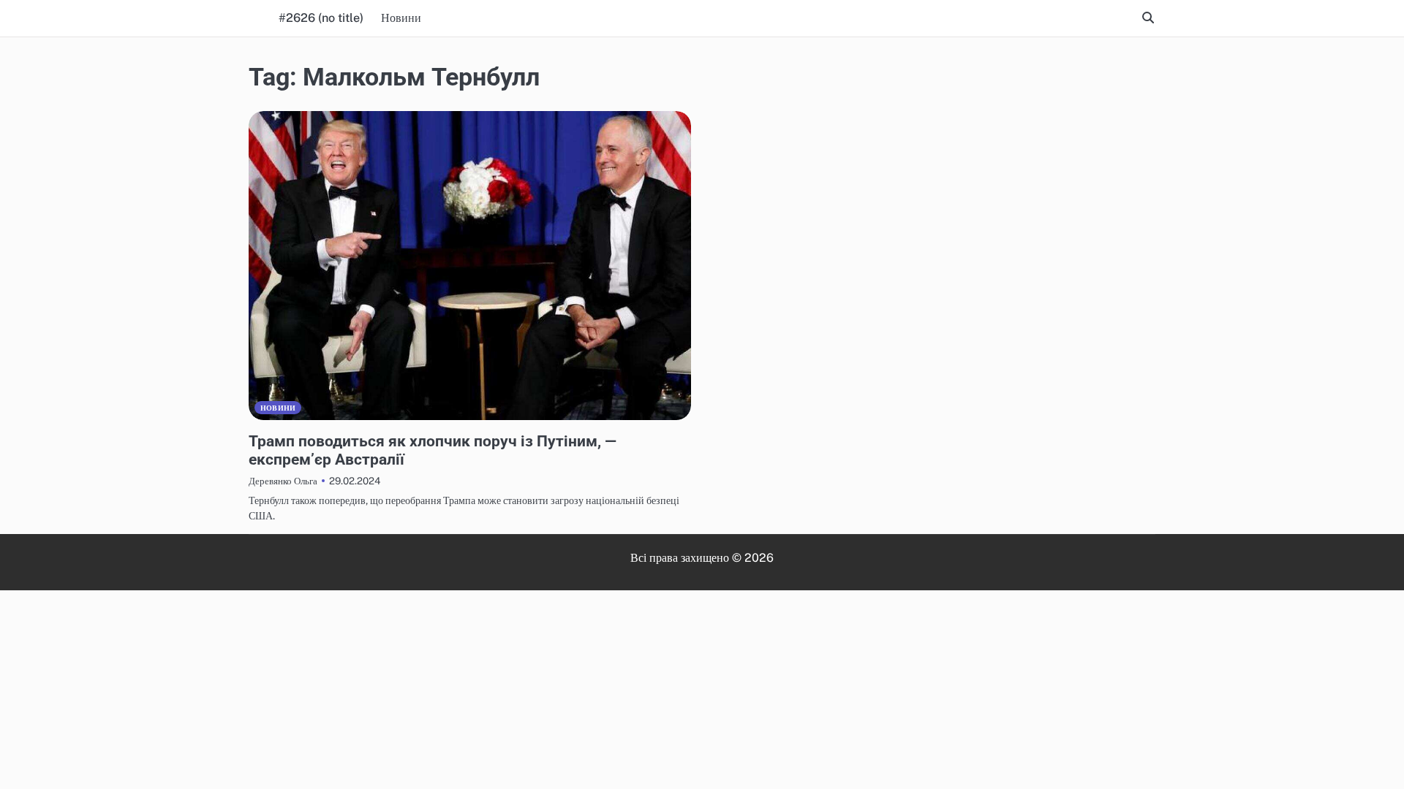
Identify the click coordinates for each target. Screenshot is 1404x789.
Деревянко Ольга (283, 481)
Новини (401, 18)
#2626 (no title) (321, 18)
